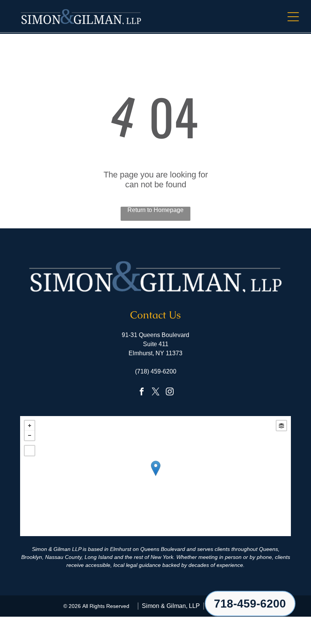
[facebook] (141, 392)
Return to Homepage (155, 210)
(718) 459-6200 (155, 371)
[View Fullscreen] (30, 451)
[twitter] (155, 392)
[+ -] (155, 476)
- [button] (30, 435)
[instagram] (169, 392)
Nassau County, (64, 557)
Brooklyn (31, 557)
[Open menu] (293, 16)
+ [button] (30, 425)
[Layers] (281, 425)
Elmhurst (120, 549)
